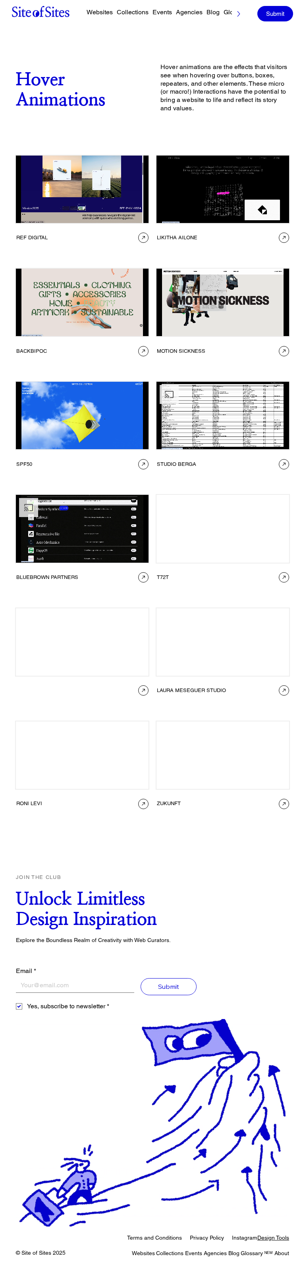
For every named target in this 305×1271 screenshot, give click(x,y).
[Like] (143, 238)
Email (26, 971)
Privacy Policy (207, 1237)
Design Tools (273, 1237)
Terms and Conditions (154, 1237)
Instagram (244, 1237)
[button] (62, 691)
